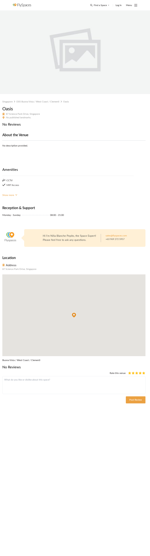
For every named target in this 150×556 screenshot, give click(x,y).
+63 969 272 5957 (115, 239)
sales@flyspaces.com (116, 235)
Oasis (66, 102)
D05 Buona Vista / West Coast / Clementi (37, 102)
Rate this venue (118, 373)
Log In (119, 5)
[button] (74, 315)
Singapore (7, 102)
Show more (8, 195)
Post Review (135, 400)
